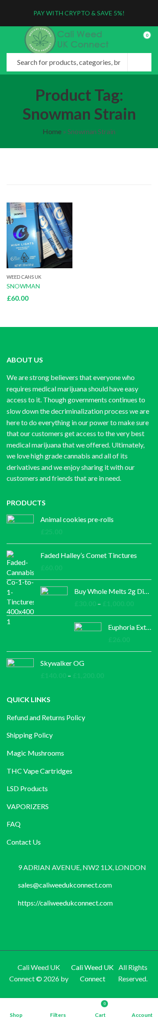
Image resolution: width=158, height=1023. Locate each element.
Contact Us (24, 842)
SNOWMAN (23, 286)
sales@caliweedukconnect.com (65, 885)
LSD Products (27, 788)
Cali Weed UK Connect (92, 973)
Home (52, 131)
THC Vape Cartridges (39, 771)
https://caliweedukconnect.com (65, 903)
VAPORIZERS (28, 806)
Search (139, 62)
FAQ (14, 824)
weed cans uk (24, 277)
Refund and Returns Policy (46, 717)
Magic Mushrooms (35, 753)
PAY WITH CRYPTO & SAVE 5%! (79, 13)
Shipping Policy (30, 735)
